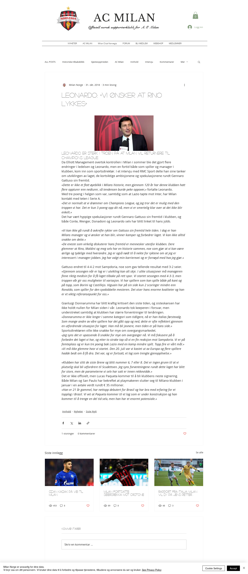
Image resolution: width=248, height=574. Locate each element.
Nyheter (78, 411)
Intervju (149, 61)
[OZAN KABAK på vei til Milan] (69, 472)
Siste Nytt (91, 411)
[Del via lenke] (88, 423)
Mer (183, 61)
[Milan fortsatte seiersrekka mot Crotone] (124, 472)
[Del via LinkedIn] (79, 423)
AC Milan (119, 61)
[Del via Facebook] (63, 423)
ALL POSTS (50, 61)
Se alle (199, 452)
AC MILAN (125, 18)
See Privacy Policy (151, 569)
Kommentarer (167, 61)
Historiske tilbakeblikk (73, 61)
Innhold (134, 61)
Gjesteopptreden (99, 61)
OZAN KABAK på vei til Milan (66, 493)
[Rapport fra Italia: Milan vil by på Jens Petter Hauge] (178, 472)
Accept (233, 568)
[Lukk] (244, 568)
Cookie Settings (213, 568)
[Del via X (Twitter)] (71, 423)
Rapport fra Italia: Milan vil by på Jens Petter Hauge (177, 493)
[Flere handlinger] (184, 85)
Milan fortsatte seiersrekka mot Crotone (124, 493)
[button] (195, 15)
